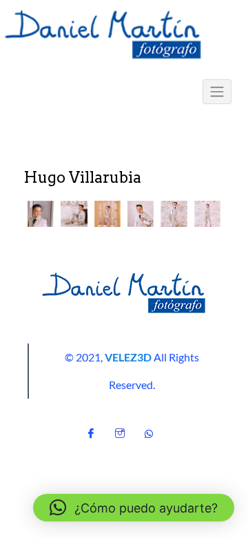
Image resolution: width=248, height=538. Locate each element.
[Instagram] (120, 429)
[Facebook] (91, 429)
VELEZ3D (128, 356)
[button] (41, 214)
